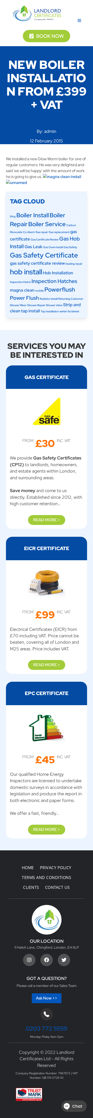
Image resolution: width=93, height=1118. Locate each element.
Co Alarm (29, 232)
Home (28, 867)
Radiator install (49, 298)
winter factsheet (69, 311)
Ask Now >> (46, 998)
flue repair (41, 232)
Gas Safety (70, 247)
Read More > (46, 519)
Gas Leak (33, 246)
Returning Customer (70, 298)
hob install (26, 272)
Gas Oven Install (53, 247)
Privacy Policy (55, 867)
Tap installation (50, 311)
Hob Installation (58, 273)
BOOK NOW (50, 36)
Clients (31, 887)
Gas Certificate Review (45, 239)
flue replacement (59, 232)
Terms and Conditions (46, 877)
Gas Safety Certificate (44, 255)
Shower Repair (36, 305)
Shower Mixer (18, 305)
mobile (39, 290)
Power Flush (24, 298)
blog (13, 216)
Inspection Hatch (20, 282)
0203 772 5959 (46, 1028)
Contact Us (57, 887)
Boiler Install (32, 215)
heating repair (73, 263)
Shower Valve (54, 305)
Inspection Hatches (54, 281)
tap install (30, 311)
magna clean (22, 290)
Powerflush (59, 289)
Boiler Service (47, 224)
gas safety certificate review (37, 263)
